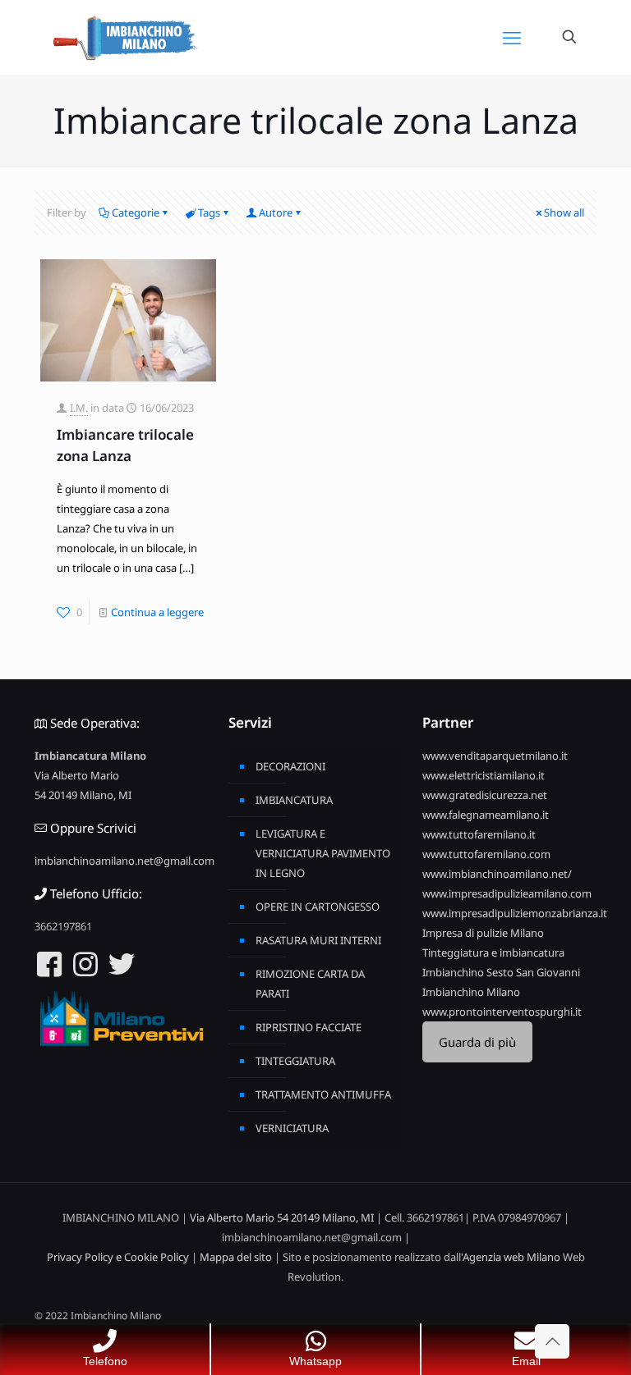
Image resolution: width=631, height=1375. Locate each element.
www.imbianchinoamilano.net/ (497, 873)
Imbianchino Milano (471, 991)
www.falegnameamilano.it (485, 814)
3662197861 (63, 926)
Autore (275, 212)
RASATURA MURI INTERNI (318, 940)
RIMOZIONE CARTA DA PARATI (310, 983)
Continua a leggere (157, 612)
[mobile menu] (512, 37)
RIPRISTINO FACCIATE (309, 1027)
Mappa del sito (236, 1256)
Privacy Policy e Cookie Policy (118, 1256)
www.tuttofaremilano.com (486, 854)
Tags (209, 212)
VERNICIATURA (292, 1128)
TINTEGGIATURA (295, 1060)
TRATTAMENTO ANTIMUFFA (323, 1094)
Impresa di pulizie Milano (483, 932)
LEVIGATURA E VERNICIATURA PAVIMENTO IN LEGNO (323, 853)
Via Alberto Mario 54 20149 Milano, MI (282, 1217)
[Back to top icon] (552, 1341)
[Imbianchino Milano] (125, 37)
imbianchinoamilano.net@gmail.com (124, 860)
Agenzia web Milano (511, 1256)
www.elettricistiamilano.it (483, 775)
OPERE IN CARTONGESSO (318, 906)
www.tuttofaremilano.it (479, 834)
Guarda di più (477, 1042)
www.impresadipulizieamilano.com (507, 893)
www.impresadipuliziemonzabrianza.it (514, 913)
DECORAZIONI (290, 766)
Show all (564, 212)
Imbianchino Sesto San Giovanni (501, 972)
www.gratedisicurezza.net (484, 795)
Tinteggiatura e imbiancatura (493, 952)
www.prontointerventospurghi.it (502, 1011)
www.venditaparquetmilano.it (495, 755)
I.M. (79, 407)
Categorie (135, 212)
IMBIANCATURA (294, 800)
